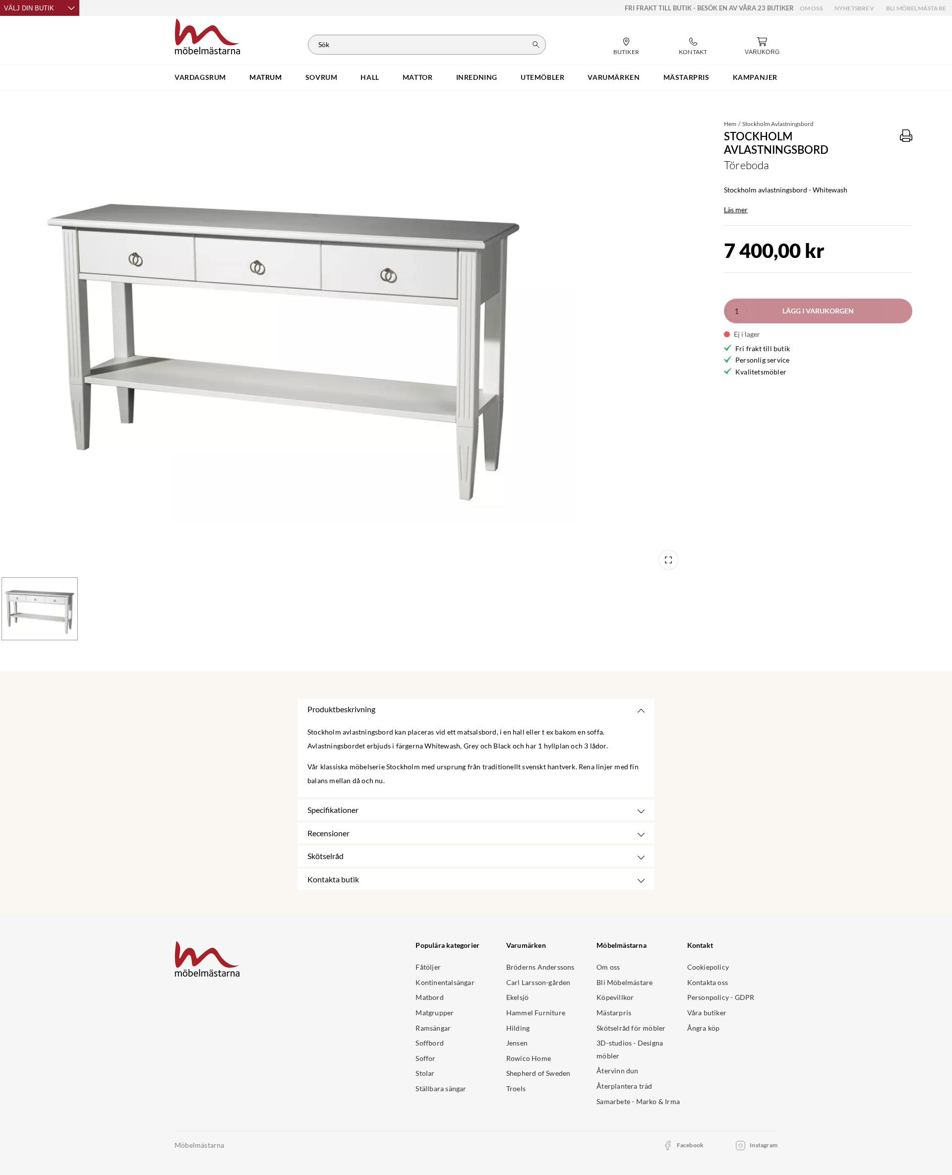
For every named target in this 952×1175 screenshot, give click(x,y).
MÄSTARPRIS (686, 77)
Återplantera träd (624, 1086)
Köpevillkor (615, 997)
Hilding (518, 1028)
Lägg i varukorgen (818, 311)
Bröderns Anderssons (540, 967)
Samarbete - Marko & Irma (638, 1101)
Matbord (429, 997)
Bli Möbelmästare (916, 8)
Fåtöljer (428, 967)
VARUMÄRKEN (614, 77)
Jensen (517, 1043)
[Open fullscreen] (668, 560)
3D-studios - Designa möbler (629, 1049)
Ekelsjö (517, 997)
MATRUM (265, 77)
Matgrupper (435, 1012)
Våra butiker (706, 1012)
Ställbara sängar (441, 1088)
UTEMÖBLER (542, 77)
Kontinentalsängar (445, 982)
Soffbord (430, 1043)
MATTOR (418, 77)
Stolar (425, 1073)
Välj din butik (29, 8)
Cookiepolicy (708, 967)
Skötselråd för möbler (630, 1028)
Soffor (425, 1058)
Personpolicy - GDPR (721, 997)
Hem (730, 123)
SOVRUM (321, 77)
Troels (516, 1088)
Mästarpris (613, 1012)
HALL (369, 77)
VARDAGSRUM (200, 77)
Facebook (690, 1145)
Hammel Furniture (535, 1012)
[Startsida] (207, 35)
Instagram (763, 1145)
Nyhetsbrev (854, 8)
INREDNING (476, 77)
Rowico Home (528, 1058)
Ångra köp (703, 1028)
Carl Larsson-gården (538, 982)
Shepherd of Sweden (538, 1073)
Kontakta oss (707, 982)
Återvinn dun (617, 1070)
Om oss (811, 8)
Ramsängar (433, 1028)
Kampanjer (755, 77)
